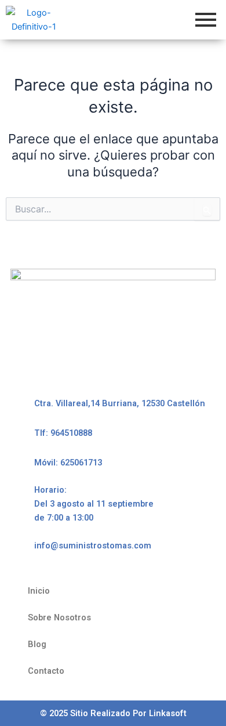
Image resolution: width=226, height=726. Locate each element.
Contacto (46, 671)
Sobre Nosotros (59, 617)
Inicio (39, 591)
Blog (37, 644)
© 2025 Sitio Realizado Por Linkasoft (113, 713)
